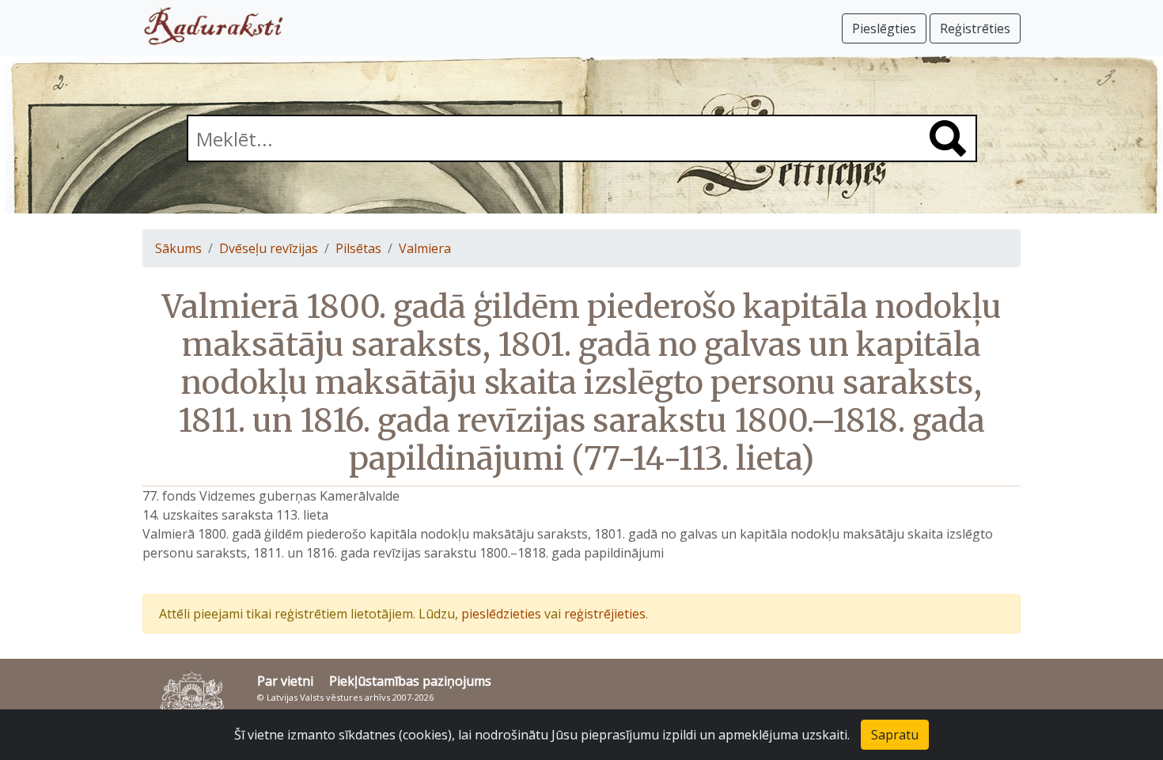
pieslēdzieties (501, 613)
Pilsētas (358, 248)
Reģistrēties (975, 28)
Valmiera (425, 248)
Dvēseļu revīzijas (268, 248)
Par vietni (285, 681)
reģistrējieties (605, 613)
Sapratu (895, 734)
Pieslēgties (884, 28)
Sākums (178, 248)
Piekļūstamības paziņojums (410, 681)
